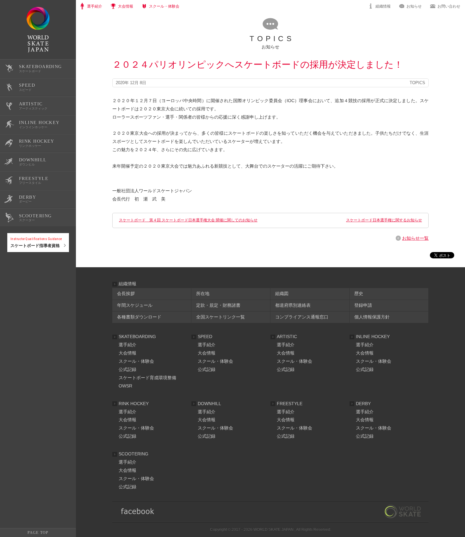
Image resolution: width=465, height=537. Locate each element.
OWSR (125, 385)
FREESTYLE (289, 403)
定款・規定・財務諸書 (218, 305)
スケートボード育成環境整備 (147, 377)
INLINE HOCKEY (373, 336)
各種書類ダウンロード (139, 316)
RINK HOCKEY (134, 403)
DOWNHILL (209, 403)
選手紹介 (127, 344)
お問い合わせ (448, 6)
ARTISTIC (287, 336)
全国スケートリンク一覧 (220, 316)
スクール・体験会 (136, 361)
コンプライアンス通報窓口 (301, 316)
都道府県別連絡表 (293, 305)
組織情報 (383, 6)
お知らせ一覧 (415, 238)
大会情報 (127, 352)
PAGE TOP (38, 532)
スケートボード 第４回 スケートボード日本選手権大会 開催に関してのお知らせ (188, 220)
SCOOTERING (133, 453)
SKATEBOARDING (137, 336)
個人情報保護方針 (372, 316)
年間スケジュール (134, 305)
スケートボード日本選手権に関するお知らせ (384, 220)
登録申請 (363, 305)
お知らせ (414, 6)
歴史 (358, 293)
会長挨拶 (126, 293)
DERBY (363, 403)
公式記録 (15, 272)
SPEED (205, 336)
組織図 (281, 293)
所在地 (202, 293)
